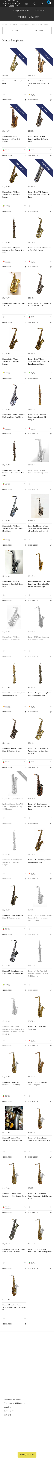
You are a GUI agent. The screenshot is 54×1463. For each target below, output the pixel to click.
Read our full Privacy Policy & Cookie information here (27, 1448)
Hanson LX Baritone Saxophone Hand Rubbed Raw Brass (13, 1250)
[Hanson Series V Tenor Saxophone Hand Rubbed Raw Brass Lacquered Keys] (40, 339)
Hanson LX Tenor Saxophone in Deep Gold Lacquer (39, 861)
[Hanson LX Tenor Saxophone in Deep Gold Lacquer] (40, 840)
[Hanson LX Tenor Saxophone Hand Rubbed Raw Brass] (14, 895)
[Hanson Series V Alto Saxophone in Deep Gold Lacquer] (40, 228)
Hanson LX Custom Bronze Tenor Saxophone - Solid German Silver (40, 1196)
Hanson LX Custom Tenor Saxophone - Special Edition (12, 1139)
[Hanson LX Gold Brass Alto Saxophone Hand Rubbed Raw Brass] (40, 784)
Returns (7, 1355)
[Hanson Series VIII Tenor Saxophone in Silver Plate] (14, 617)
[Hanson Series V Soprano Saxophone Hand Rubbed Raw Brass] (14, 228)
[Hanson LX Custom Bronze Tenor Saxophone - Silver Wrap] (40, 1118)
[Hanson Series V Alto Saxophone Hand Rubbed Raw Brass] (40, 283)
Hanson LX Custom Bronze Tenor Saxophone (37, 1083)
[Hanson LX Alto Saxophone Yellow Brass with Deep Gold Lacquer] (40, 728)
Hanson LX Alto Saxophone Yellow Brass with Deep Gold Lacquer (38, 751)
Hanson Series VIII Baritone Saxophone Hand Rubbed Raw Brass (39, 194)
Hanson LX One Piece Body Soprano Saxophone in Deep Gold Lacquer (38, 973)
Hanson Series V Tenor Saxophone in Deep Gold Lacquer (11, 361)
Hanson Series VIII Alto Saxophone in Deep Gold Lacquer (11, 139)
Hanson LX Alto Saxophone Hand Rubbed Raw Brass (12, 750)
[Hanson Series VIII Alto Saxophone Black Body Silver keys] (14, 562)
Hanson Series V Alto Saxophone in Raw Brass (13, 305)
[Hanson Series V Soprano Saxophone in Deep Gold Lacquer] (40, 395)
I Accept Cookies (27, 1454)
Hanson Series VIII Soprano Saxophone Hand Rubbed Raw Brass (13, 473)
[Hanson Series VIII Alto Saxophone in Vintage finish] (40, 450)
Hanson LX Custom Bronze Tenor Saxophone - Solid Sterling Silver (14, 1307)
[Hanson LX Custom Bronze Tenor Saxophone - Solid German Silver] (40, 1174)
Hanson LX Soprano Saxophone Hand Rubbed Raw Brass (39, 694)
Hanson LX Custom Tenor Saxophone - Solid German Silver (14, 1195)
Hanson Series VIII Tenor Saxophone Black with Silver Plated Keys (12, 528)
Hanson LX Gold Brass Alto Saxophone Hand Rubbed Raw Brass (39, 806)
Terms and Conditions (12, 1359)
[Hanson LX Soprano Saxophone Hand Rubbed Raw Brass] (40, 673)
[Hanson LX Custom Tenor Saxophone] (40, 1007)
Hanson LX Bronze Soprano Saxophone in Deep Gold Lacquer (12, 862)
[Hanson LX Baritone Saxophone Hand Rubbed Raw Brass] (14, 1229)
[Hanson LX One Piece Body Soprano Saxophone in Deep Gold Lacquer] (40, 951)
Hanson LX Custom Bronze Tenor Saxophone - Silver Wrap (39, 1139)
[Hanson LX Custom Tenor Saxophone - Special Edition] (14, 1118)
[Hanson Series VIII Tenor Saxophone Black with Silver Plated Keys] (14, 506)
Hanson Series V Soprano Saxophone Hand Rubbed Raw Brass (13, 250)
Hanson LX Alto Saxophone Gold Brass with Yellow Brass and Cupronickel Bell (40, 918)
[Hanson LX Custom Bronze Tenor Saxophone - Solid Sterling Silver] (14, 1285)
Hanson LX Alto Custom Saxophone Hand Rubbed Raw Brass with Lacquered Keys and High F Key (13, 1030)
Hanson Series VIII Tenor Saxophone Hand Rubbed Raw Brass (39, 83)
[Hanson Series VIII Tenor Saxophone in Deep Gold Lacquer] (14, 172)
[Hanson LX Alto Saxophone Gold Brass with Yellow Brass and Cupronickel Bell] (40, 895)
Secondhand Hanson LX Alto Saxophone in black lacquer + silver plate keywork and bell (38, 528)
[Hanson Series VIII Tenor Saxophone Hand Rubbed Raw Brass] (40, 61)
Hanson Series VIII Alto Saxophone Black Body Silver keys (12, 584)
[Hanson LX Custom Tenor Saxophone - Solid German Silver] (14, 1174)
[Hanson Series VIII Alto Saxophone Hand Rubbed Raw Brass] (40, 116)
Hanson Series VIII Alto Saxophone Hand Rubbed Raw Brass (39, 139)
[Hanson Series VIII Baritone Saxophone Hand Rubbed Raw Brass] (40, 172)
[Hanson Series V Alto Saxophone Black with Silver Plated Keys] (14, 395)
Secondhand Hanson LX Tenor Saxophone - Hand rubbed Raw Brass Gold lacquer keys (39, 584)
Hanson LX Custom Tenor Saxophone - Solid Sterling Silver (39, 1250)
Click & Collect (10, 1351)
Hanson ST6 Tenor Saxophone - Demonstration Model (39, 638)
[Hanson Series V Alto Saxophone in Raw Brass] (14, 283)
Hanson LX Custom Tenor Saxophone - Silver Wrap (11, 1083)
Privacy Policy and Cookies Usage (18, 1363)
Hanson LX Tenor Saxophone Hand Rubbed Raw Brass (12, 917)
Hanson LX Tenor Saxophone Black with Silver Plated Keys (12, 972)
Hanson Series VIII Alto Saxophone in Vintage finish (38, 472)
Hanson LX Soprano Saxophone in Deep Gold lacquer (13, 694)
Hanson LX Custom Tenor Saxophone (37, 1028)
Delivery (7, 1347)
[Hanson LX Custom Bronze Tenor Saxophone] (40, 1062)
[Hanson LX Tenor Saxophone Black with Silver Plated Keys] (14, 951)
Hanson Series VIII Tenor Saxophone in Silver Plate (11, 638)
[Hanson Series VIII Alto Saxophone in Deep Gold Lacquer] (14, 116)
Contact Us (40, 10)
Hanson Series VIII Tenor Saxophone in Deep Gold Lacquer (11, 194)
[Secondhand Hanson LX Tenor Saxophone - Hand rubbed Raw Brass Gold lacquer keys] (40, 562)
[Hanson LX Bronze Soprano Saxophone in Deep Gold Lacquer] (14, 840)
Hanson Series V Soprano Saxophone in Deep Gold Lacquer (37, 417)
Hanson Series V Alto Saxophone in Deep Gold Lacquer (39, 249)
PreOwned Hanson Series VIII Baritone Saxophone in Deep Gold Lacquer (12, 806)
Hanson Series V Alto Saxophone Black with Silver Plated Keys (13, 416)
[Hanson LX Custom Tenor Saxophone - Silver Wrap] (14, 1062)
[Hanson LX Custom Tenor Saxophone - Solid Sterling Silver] (40, 1229)
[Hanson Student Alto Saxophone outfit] (14, 61)
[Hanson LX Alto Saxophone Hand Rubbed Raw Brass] (14, 728)
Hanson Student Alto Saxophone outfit (13, 82)
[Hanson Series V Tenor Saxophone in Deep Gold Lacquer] (14, 339)
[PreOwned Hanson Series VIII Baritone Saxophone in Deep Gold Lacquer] (14, 784)
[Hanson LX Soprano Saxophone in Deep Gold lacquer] (14, 673)
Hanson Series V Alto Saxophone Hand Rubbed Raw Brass (39, 305)
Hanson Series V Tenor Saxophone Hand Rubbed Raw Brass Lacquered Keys (39, 361)
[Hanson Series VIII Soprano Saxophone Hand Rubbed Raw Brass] (14, 450)
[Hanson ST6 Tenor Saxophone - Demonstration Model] (40, 617)
